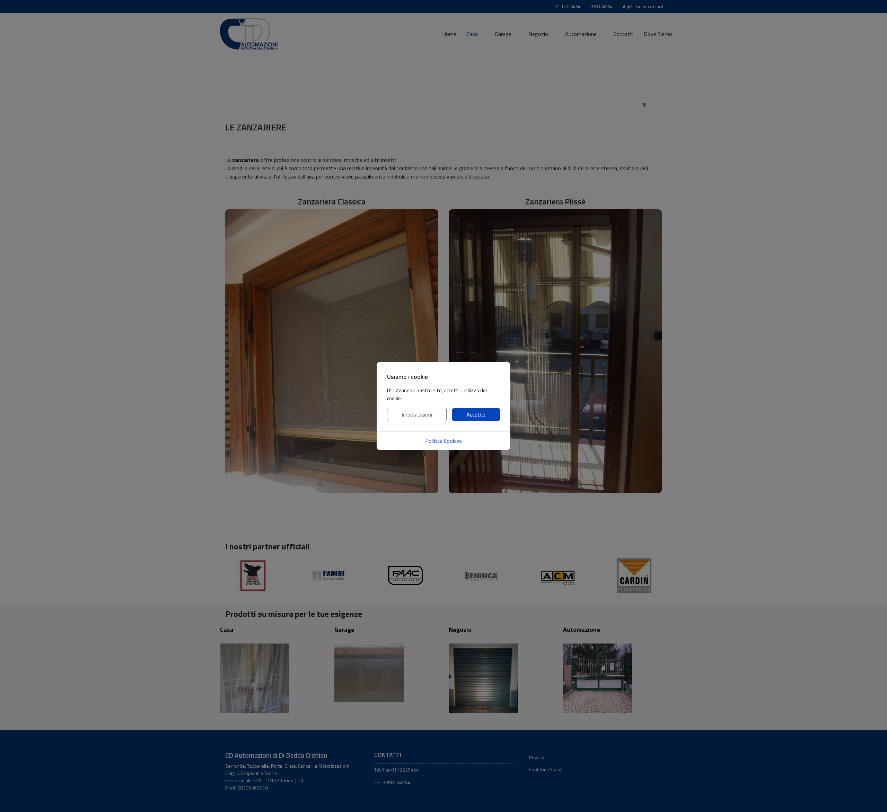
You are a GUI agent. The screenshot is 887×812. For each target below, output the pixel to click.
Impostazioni (417, 414)
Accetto (475, 414)
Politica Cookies (443, 441)
